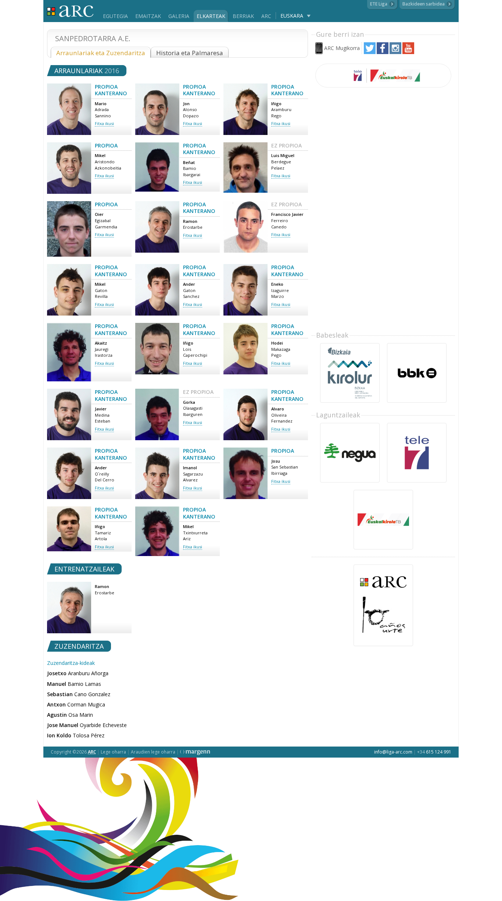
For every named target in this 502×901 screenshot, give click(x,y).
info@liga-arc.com (393, 752)
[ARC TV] (383, 76)
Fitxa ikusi (104, 123)
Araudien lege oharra (153, 752)
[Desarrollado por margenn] (195, 752)
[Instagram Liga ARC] (395, 52)
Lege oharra (113, 752)
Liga (70, 11)
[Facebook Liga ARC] (382, 52)
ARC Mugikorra (342, 47)
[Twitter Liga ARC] (370, 52)
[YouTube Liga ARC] (408, 52)
